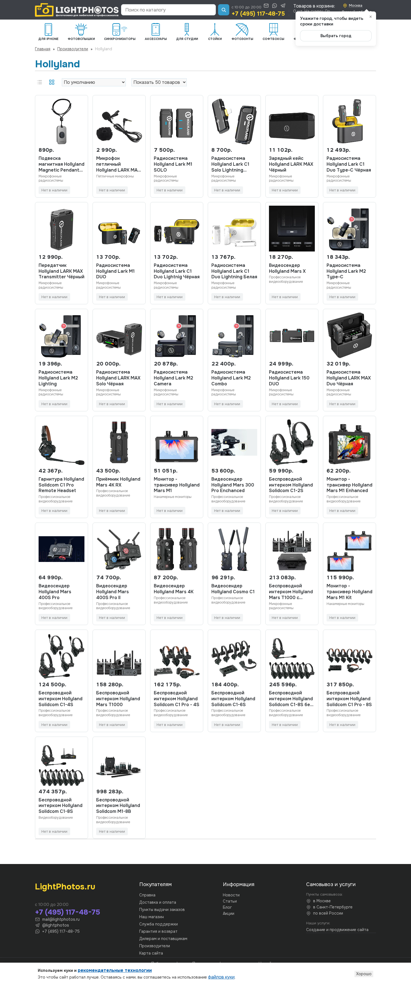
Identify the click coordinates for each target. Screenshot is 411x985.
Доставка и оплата (157, 902)
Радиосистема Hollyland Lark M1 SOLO (173, 164)
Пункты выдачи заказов (162, 909)
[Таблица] (51, 82)
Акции (228, 913)
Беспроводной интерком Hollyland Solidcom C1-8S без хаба (291, 699)
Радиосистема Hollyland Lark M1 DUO (115, 271)
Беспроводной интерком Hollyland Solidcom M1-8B (118, 806)
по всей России (328, 913)
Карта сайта (151, 953)
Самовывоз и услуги (331, 884)
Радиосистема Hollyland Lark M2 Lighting (58, 378)
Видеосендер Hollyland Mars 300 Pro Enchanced (232, 485)
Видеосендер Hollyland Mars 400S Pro (55, 592)
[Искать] (223, 9)
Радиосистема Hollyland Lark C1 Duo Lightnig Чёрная (177, 271)
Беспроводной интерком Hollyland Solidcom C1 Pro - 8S (349, 699)
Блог (227, 907)
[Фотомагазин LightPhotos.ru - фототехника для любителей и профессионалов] (77, 10)
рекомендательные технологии (115, 970)
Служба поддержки (158, 924)
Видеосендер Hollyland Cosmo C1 (233, 589)
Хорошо (364, 973)
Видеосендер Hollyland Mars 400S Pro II (112, 592)
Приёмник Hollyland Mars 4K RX (118, 482)
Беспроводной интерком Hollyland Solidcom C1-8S (60, 806)
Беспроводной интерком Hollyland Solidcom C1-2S (291, 485)
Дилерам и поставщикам (163, 938)
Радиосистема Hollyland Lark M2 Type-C (346, 271)
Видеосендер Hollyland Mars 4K (173, 589)
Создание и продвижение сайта (337, 929)
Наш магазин (151, 916)
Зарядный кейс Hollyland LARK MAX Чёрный (291, 164)
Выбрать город (335, 35)
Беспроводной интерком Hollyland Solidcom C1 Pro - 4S (176, 699)
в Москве (322, 900)
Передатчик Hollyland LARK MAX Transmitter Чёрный (61, 271)
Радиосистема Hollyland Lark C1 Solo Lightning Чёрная (230, 164)
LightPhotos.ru (65, 886)
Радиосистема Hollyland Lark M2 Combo (231, 378)
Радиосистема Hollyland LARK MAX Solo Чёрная (118, 378)
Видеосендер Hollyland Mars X (287, 268)
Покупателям (155, 884)
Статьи (230, 901)
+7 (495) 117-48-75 (258, 13)
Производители (72, 48)
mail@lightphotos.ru (61, 919)
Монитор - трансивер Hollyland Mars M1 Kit (349, 592)
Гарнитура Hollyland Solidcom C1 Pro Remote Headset (61, 485)
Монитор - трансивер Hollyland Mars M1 (177, 485)
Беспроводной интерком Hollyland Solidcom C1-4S (60, 699)
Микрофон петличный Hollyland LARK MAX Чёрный (118, 164)
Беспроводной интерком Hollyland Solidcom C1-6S (233, 699)
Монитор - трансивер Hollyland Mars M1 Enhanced (349, 485)
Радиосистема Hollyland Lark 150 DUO (289, 378)
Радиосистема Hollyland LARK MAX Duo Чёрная (349, 378)
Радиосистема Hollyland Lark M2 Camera (173, 378)
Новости (231, 895)
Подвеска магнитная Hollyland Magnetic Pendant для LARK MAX (61, 164)
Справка (147, 895)
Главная (42, 48)
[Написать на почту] (266, 5)
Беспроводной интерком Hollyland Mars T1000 (118, 699)
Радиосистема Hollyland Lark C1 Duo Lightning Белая (234, 271)
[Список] (39, 82)
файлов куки (221, 977)
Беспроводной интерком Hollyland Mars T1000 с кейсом (291, 592)
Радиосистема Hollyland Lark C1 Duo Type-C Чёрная (349, 164)
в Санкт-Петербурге (333, 907)
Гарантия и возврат (158, 931)
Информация (238, 884)
